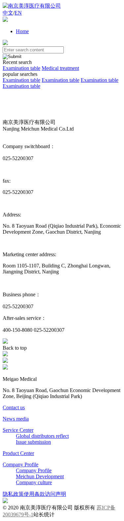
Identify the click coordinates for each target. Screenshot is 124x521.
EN (18, 13)
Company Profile (20, 464)
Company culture (34, 482)
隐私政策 (13, 494)
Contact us (14, 407)
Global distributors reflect (42, 436)
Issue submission (33, 442)
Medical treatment (60, 68)
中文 (8, 13)
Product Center (18, 453)
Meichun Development (40, 476)
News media (16, 419)
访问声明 (55, 494)
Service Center (18, 430)
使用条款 (34, 494)
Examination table (21, 68)
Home (22, 31)
